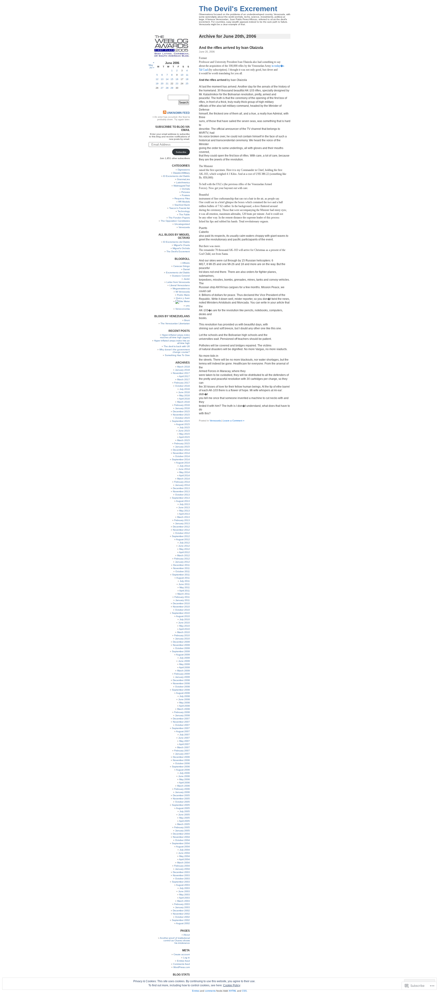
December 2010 (181, 603)
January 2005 (182, 830)
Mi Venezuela (183, 291)
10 (182, 75)
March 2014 (183, 478)
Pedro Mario (183, 295)
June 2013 (184, 507)
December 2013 (181, 488)
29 (172, 88)
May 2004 (184, 856)
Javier (187, 279)
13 (162, 79)
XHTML (232, 990)
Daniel (186, 269)
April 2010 (184, 629)
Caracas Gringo (181, 266)
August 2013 (183, 501)
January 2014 (182, 485)
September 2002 (181, 920)
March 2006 (183, 786)
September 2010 (181, 613)
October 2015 (182, 418)
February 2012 (182, 558)
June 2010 (184, 622)
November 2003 (181, 875)
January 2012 (182, 562)
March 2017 (183, 379)
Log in (186, 957)
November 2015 (181, 414)
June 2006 (184, 776)
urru (188, 305)
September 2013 (181, 498)
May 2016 (184, 395)
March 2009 (183, 670)
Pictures (185, 192)
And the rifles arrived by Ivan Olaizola (231, 48)
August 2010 (183, 616)
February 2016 (182, 405)
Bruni (187, 320)
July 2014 (184, 466)
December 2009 (181, 642)
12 (157, 79)
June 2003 (184, 891)
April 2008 (184, 706)
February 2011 (182, 597)
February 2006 (182, 789)
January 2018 (182, 370)
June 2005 (184, 814)
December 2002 (181, 910)
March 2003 (183, 901)
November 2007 (181, 722)
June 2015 (184, 430)
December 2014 (181, 450)
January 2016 (182, 408)
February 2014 (182, 482)
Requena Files (182, 198)
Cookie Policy (231, 985)
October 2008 (182, 686)
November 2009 (181, 645)
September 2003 (181, 881)
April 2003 (184, 897)
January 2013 (182, 523)
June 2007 (184, 738)
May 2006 (184, 779)
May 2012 (184, 549)
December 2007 (181, 718)
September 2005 (181, 805)
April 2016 (184, 398)
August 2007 (183, 731)
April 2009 (184, 667)
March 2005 (183, 824)
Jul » (151, 67)
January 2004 (182, 869)
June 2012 (184, 546)
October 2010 (182, 610)
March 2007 (183, 747)
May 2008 (184, 702)
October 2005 (182, 802)
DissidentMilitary (181, 173)
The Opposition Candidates (175, 221)
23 (177, 83)
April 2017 (184, 376)
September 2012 (181, 536)
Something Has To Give (177, 355)
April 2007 (184, 744)
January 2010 (182, 638)
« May (151, 63)
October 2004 (182, 840)
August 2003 (183, 885)
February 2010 (182, 635)
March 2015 (183, 440)
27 (162, 88)
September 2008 (181, 690)
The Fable (184, 214)
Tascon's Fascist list (179, 208)
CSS (244, 990)
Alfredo (186, 263)
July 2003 (184, 888)
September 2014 (181, 459)
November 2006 (181, 760)
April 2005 (184, 821)
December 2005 (181, 795)
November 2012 (181, 530)
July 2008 (184, 696)
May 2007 (184, 741)
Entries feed (183, 961)
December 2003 (181, 872)
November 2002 (181, 913)
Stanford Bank (182, 205)
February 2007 (182, 750)
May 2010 (184, 626)
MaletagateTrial (182, 185)
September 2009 (181, 651)
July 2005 (184, 811)
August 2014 (183, 462)
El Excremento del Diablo (176, 176)
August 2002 (183, 923)
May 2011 (184, 587)
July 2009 (184, 658)
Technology (184, 211)
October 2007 (182, 725)
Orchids (186, 189)
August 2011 (183, 578)
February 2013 (182, 520)
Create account (182, 954)
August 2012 (183, 539)
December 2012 (181, 526)
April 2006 (184, 782)
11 (187, 75)
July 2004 (184, 849)
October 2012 (182, 533)
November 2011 (181, 568)
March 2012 (183, 555)
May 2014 (184, 472)
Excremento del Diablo (178, 272)
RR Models (184, 201)
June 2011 (184, 584)
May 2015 (184, 434)
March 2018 (183, 366)
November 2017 (181, 373)
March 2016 (183, 402)
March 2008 (183, 709)
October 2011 (182, 571)
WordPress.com (181, 967)
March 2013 (183, 517)
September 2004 (181, 843)
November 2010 (181, 606)
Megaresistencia (181, 288)
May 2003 (184, 894)
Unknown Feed (178, 112)
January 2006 (182, 792)
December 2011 (181, 565)
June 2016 (184, 392)
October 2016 (182, 386)
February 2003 (182, 904)
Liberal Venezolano (179, 285)
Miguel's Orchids (181, 248)
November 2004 (181, 837)
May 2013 (184, 510)
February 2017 (182, 382)
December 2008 (181, 680)
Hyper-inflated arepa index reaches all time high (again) (175, 336)
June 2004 (184, 853)
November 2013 (181, 491)
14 (167, 79)
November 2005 (181, 798)
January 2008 (182, 715)
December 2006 (181, 757)
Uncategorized (182, 224)
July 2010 (184, 619)
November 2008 (181, 683)
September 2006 (181, 766)
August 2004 (183, 846)
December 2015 (181, 411)
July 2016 (184, 389)
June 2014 (184, 469)
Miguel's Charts (182, 245)
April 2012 (184, 552)
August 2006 (183, 770)
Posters (186, 195)
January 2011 (182, 600)
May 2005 (184, 817)
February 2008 (182, 712)
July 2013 (184, 504)
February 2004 (182, 865)
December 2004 (181, 833)
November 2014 (181, 453)
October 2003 (182, 878)
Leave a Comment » (233, 420)
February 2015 (182, 443)
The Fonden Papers (179, 217)
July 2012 (184, 542)
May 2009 (184, 664)
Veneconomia (182, 309)
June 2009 (184, 661)
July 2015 (184, 427)
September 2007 (181, 728)
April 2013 (184, 514)
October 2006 (182, 763)
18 (187, 79)
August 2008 (183, 693)
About (186, 934)
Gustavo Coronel (181, 275)
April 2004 (184, 859)
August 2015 (183, 424)
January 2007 (182, 754)
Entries (195, 990)
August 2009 (183, 654)
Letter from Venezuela (178, 282)
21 (167, 83)
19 (157, 83)
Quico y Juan (183, 298)
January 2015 (182, 446)
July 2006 (184, 773)
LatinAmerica (183, 182)
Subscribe (181, 152)
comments (210, 990)
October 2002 (182, 917)
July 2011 (185, 581)
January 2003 (182, 907)
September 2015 (181, 421)
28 (167, 88)
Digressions (184, 169)
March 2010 (183, 632)
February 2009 (182, 674)
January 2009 (182, 677)
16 (177, 79)
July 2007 (184, 734)
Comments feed (181, 964)
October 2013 (182, 494)
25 (187, 83)
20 (162, 83)
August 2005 (183, 808)
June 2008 (184, 699)
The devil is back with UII (177, 346)
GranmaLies (183, 179)
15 (172, 79)
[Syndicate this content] (164, 112)
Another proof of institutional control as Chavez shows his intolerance (175, 940)
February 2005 (182, 827)
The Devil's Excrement (238, 9)
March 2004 (183, 862)
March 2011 (183, 594)
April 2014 (184, 475)
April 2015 (184, 437)
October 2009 (182, 648)
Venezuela (215, 420)
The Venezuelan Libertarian (175, 323)
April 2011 (184, 590)
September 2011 (181, 574)
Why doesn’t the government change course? (174, 350)
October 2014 (182, 456)
